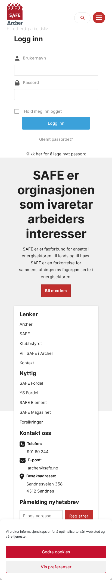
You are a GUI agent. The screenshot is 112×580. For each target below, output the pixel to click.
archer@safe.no (43, 468)
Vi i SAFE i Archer (36, 353)
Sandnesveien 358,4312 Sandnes (45, 487)
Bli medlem (56, 290)
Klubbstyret (31, 343)
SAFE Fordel (31, 383)
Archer (26, 324)
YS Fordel (29, 392)
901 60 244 (38, 451)
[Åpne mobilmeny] (99, 17)
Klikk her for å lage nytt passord (56, 153)
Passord (31, 82)
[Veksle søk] (82, 17)
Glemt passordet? (56, 139)
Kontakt (27, 362)
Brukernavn (34, 58)
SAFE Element (33, 402)
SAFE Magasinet (35, 412)
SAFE (25, 333)
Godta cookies (56, 551)
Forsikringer (31, 422)
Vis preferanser (56, 566)
